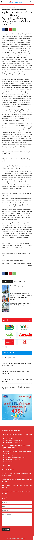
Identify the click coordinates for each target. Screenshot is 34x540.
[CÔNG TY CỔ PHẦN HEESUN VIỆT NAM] (24, 327)
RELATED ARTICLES (7, 281)
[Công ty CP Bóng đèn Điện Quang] (9, 342)
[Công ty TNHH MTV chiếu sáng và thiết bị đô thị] (24, 342)
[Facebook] (3, 29)
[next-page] (5, 311)
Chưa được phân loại (10, 7)
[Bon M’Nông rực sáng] (5, 291)
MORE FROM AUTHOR (19, 281)
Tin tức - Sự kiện (22, 9)
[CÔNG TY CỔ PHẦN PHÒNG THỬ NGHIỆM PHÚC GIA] (9, 335)
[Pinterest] (10, 29)
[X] (6, 29)
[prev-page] (3, 311)
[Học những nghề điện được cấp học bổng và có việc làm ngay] (5, 308)
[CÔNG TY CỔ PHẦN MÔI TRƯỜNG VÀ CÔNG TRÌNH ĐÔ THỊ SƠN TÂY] (9, 327)
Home (3, 7)
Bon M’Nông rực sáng (16, 286)
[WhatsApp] (14, 29)
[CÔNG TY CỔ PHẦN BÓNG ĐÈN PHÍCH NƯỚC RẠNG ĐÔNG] (24, 335)
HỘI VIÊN (6, 320)
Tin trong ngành (14, 9)
